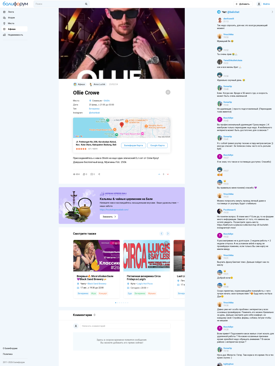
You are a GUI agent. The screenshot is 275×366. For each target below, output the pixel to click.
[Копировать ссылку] (99, 174)
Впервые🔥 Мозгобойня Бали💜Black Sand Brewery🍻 (95, 278)
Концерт (103, 293)
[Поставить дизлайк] (167, 174)
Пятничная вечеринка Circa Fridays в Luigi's (144, 278)
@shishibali (94, 112)
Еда (130, 293)
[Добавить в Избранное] (168, 92)
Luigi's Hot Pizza (145, 283)
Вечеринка (94, 109)
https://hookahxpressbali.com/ (114, 209)
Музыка (152, 293)
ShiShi (107, 100)
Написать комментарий (93, 326)
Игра (93, 293)
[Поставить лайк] (159, 174)
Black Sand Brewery (97, 283)
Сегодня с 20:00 (138, 288)
